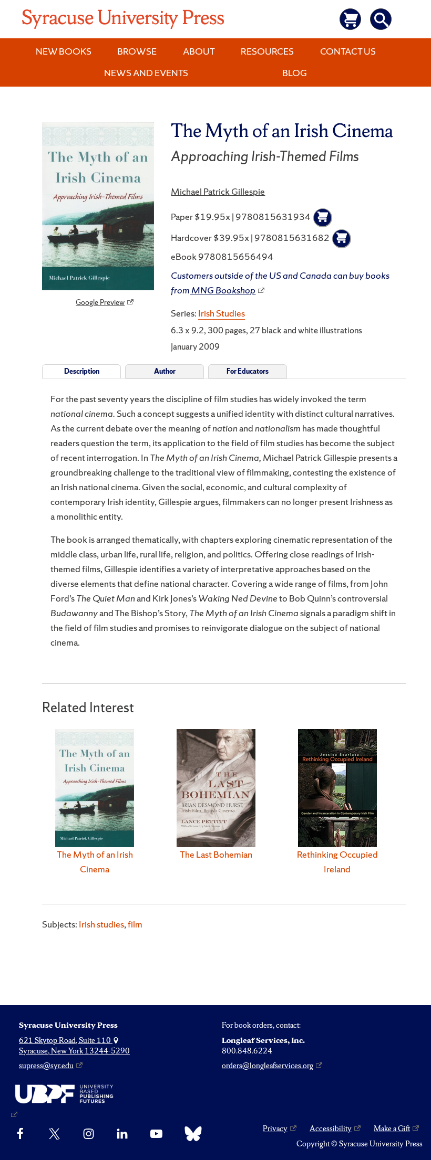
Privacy (275, 1128)
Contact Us (348, 51)
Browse (137, 51)
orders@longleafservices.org (267, 1065)
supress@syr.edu (46, 1065)
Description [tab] (81, 371)
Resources (267, 51)
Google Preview (100, 302)
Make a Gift (392, 1128)
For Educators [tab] (248, 371)
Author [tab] (165, 371)
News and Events (146, 73)
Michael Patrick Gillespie (218, 191)
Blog (294, 73)
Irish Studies (221, 313)
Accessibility (331, 1128)
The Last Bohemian (216, 854)
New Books (63, 51)
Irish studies (101, 924)
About (199, 51)
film (135, 924)
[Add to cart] (322, 217)
